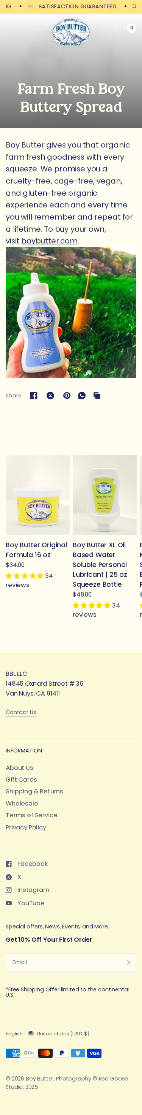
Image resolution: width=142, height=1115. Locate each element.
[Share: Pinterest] (67, 395)
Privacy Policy (26, 827)
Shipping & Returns (34, 791)
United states (63, 1033)
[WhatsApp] (82, 395)
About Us (19, 767)
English (14, 1033)
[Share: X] (50, 395)
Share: (14, 395)
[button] (25, 576)
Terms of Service (31, 815)
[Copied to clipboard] (97, 395)
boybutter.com (49, 241)
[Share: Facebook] (34, 395)
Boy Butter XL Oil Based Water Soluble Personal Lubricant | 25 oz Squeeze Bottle (100, 564)
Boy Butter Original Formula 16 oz (36, 549)
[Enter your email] (128, 962)
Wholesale (22, 803)
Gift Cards (21, 779)
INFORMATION (24, 750)
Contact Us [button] (21, 712)
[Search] (118, 28)
